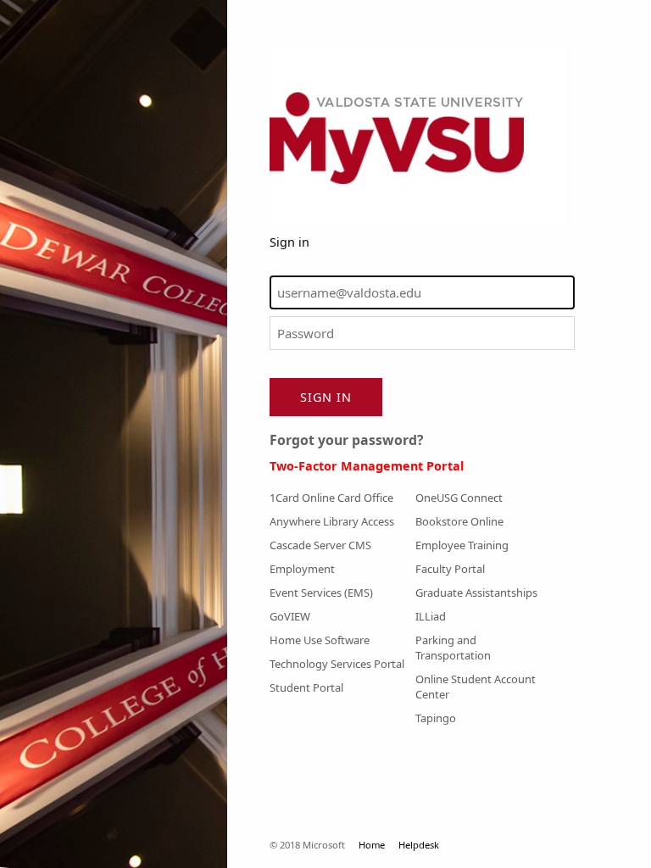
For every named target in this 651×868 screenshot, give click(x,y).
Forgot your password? (347, 440)
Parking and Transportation (453, 647)
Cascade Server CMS (320, 545)
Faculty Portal (450, 568)
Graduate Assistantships (476, 592)
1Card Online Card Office (331, 497)
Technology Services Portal (337, 663)
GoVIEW (290, 616)
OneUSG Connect (459, 497)
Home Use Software (320, 640)
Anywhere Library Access (332, 521)
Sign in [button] (326, 397)
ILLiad (430, 616)
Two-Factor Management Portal (367, 466)
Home (372, 844)
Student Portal (306, 687)
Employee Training (462, 545)
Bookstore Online (459, 521)
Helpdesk (418, 844)
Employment (302, 568)
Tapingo (435, 718)
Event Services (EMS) (321, 592)
